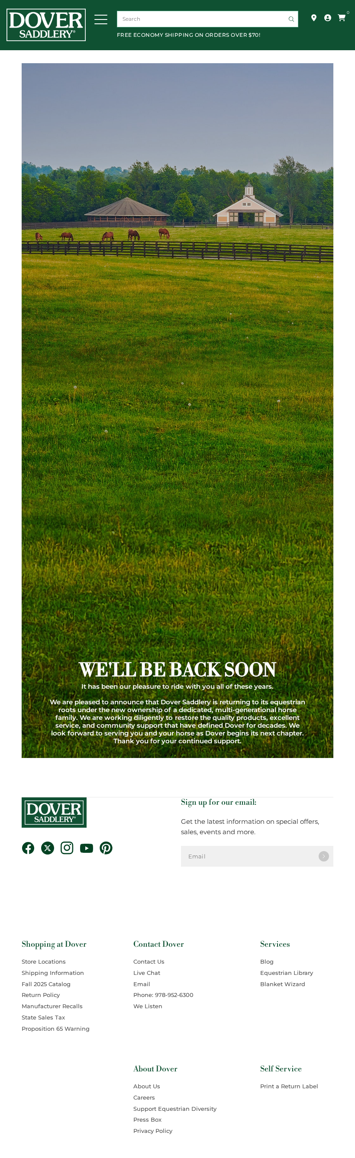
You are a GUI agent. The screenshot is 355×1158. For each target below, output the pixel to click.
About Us (146, 1086)
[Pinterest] (109, 848)
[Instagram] (70, 848)
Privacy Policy (152, 1130)
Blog (267, 961)
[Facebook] (31, 848)
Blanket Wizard (282, 984)
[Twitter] (51, 848)
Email (141, 984)
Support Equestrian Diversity (174, 1108)
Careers (144, 1097)
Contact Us (149, 961)
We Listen (147, 1006)
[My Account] (328, 18)
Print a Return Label (289, 1086)
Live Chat (146, 972)
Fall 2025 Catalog (46, 984)
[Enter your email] (324, 856)
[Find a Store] (314, 18)
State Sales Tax (43, 1017)
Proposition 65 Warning (56, 1028)
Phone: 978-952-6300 (163, 994)
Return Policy (41, 994)
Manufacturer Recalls (52, 1006)
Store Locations (44, 961)
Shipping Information (53, 972)
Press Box (147, 1119)
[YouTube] (90, 848)
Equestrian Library (286, 972)
